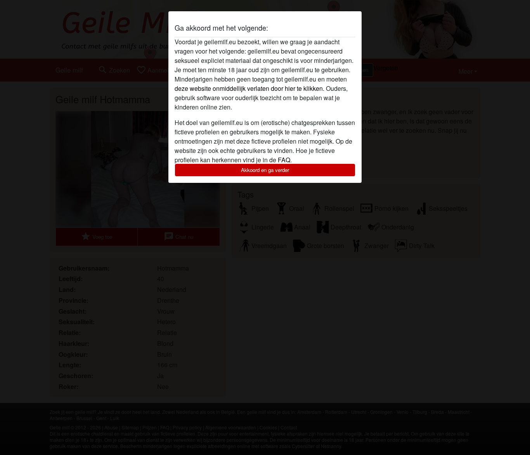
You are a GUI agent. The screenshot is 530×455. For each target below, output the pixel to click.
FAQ (284, 159)
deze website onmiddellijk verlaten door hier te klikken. (249, 88)
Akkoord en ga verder (265, 170)
